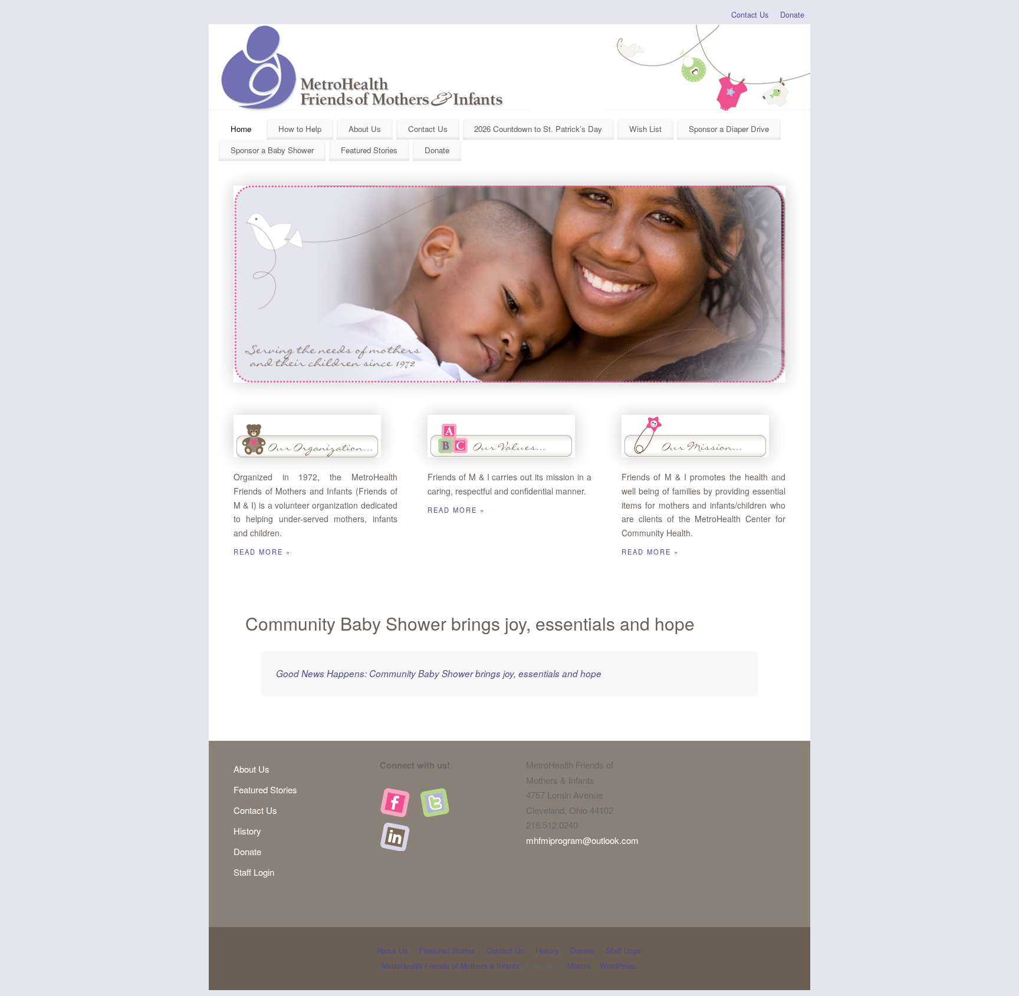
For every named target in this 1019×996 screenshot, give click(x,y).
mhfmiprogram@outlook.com (582, 840)
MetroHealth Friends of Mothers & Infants (451, 966)
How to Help (299, 128)
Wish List (645, 128)
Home (241, 128)
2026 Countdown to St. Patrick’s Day (538, 128)
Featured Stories (369, 150)
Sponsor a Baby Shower (272, 150)
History (247, 830)
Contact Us (749, 14)
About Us (365, 128)
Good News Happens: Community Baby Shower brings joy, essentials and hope (438, 673)
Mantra (578, 966)
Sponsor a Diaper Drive (729, 128)
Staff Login (254, 872)
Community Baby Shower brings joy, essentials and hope (470, 623)
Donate (792, 14)
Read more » (262, 551)
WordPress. (619, 966)
